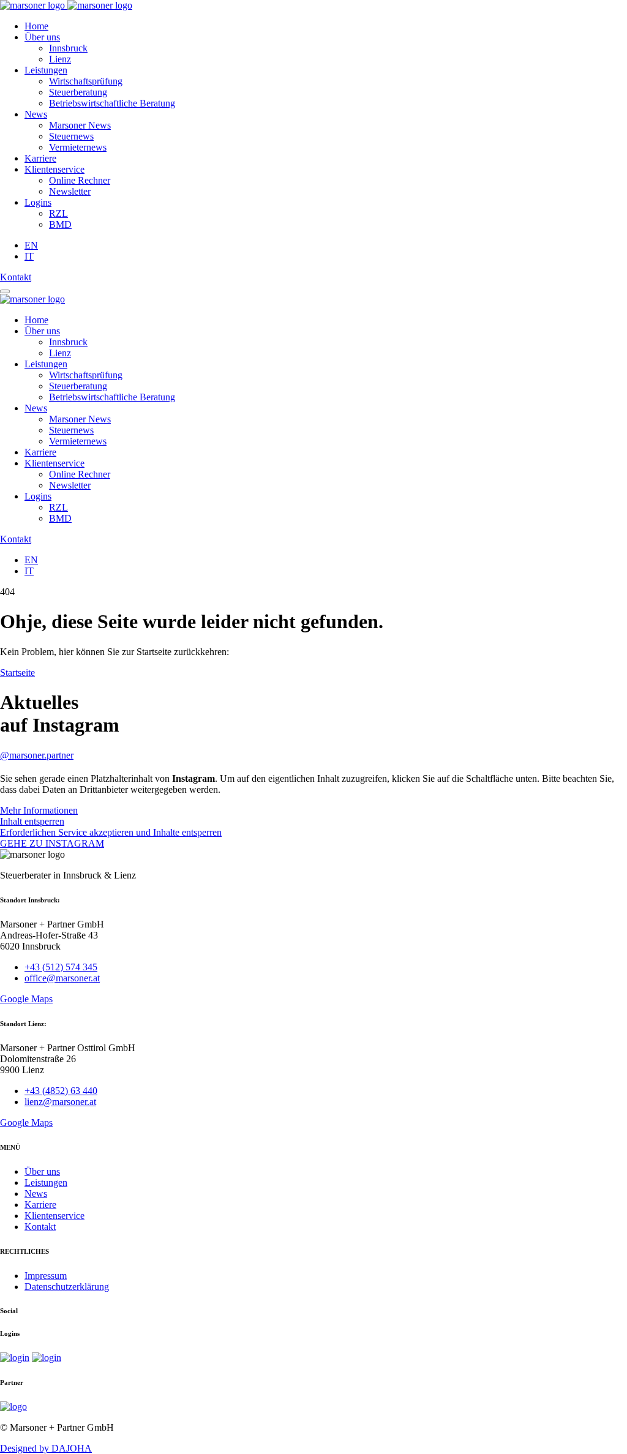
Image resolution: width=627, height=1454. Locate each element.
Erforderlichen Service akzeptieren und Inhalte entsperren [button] (111, 832)
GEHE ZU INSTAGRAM (52, 843)
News (35, 114)
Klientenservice (54, 169)
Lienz (60, 59)
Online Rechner (79, 180)
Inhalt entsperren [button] (32, 821)
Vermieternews (78, 147)
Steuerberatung (78, 92)
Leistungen (45, 70)
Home (36, 26)
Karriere (40, 158)
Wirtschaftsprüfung (85, 81)
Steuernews (71, 136)
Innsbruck (68, 48)
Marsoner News (80, 125)
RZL (58, 213)
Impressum (45, 1275)
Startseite (17, 672)
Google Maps (26, 999)
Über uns (42, 37)
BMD (60, 224)
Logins (37, 202)
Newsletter (70, 191)
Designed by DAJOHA (46, 1448)
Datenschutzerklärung (66, 1286)
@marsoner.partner (36, 755)
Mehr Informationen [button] (39, 810)
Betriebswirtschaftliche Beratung (112, 103)
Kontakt (15, 277)
